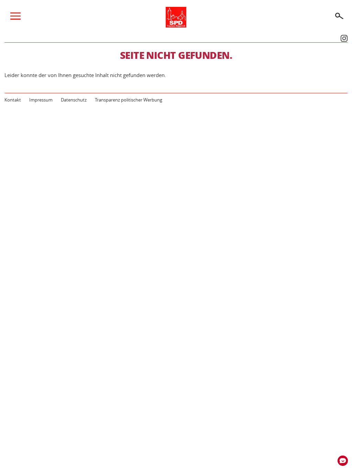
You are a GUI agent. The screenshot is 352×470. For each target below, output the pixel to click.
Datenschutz (74, 100)
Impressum (41, 100)
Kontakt (12, 100)
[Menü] (15, 18)
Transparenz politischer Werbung (128, 100)
